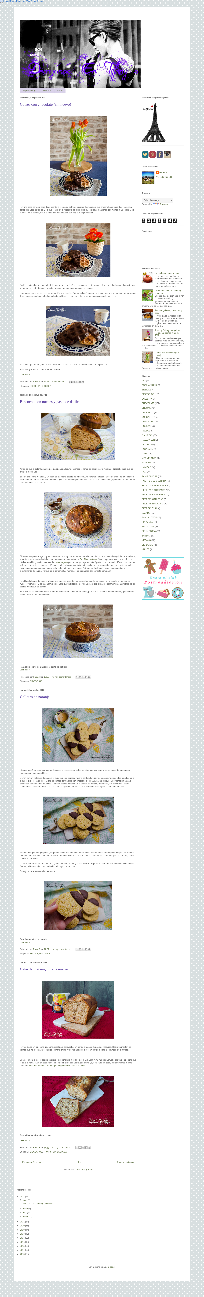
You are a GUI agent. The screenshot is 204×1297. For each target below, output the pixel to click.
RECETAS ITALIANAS (152, 504)
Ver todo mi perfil (164, 177)
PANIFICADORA (149, 476)
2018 (22, 1234)
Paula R (163, 172)
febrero (26, 1216)
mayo (25, 1208)
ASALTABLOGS (149, 385)
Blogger (111, 1267)
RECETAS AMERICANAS (154, 485)
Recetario (47, 90)
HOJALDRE (147, 449)
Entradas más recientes (33, 1162)
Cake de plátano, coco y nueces (44, 969)
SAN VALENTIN (149, 517)
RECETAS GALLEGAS (152, 499)
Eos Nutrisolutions (88, 559)
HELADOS (147, 444)
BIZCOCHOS (36, 681)
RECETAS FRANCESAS (153, 494)
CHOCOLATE (47, 386)
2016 (22, 1242)
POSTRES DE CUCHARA (154, 481)
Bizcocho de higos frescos (167, 273)
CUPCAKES (147, 417)
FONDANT (147, 426)
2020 (22, 1226)
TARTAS (146, 536)
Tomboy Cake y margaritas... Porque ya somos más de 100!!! (168, 333)
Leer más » (25, 374)
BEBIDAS (146, 390)
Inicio (80, 1162)
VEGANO (146, 540)
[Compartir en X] (76, 381)
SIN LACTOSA (60, 1152)
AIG (144, 380)
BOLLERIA (35, 386)
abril (25, 1212)
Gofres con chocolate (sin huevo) (45, 104)
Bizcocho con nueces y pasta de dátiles (50, 402)
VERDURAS (147, 545)
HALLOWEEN (148, 440)
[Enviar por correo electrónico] (70, 381)
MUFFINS (146, 462)
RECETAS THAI (149, 508)
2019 (22, 1230)
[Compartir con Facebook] (79, 381)
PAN (144, 472)
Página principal (30, 90)
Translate (164, 204)
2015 (22, 1246)
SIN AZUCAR (148, 522)
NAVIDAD (146, 467)
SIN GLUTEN (148, 526)
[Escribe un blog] (73, 381)
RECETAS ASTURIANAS (153, 490)
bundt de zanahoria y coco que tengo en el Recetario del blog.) (57, 1065)
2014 (22, 1250)
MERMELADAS (149, 458)
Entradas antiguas (125, 1162)
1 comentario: (58, 381)
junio (25, 1200)
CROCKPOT (147, 412)
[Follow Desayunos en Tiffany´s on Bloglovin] (154, 141)
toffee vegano (61, 562)
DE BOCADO (148, 421)
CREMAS (146, 408)
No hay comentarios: (62, 677)
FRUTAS (34, 953)
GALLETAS (44, 953)
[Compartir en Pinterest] (82, 381)
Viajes (60, 90)
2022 (22, 1196)
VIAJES (145, 549)
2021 (22, 1222)
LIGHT (145, 453)
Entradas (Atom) (84, 1169)
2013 (22, 1254)
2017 (22, 1238)
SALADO (146, 513)
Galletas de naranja (35, 697)
